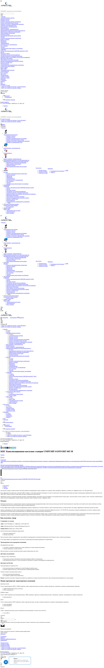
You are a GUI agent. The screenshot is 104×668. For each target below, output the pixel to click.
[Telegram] (15, 448)
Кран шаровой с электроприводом (22, 461)
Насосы (30, 466)
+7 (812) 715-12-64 (5, 85)
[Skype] (13, 448)
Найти (2, 657)
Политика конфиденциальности (8, 639)
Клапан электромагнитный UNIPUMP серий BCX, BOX (14, 466)
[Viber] (9, 448)
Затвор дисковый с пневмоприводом (48, 461)
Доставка (5, 488)
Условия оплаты (4, 642)
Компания (8, 414)
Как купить (9, 407)
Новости (3, 637)
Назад (9, 330)
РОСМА (11, 359)
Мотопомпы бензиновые (14, 467)
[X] (7, 448)
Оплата (5, 486)
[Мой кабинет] (1, 309)
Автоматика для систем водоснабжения (50, 466)
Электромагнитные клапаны (16, 335)
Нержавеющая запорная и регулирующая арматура (21, 351)
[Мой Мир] (5, 448)
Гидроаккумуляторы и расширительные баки (71, 466)
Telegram (5, 105)
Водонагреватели (54, 467)
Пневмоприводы (35, 461)
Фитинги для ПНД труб (44, 467)
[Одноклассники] (3, 448)
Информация (4, 640)
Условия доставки (5, 644)
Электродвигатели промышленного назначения (69, 467)
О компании (4, 636)
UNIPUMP (11, 375)
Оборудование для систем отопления (29, 467)
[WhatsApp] (11, 448)
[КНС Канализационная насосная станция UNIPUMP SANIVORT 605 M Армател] (20, 479)
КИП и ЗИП (12, 399)
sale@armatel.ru (5, 102)
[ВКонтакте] (1, 448)
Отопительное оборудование (16, 394)
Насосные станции (36, 466)
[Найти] (2, 15)
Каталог (8, 331)
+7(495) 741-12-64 (11, 88)
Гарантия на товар (5, 645)
